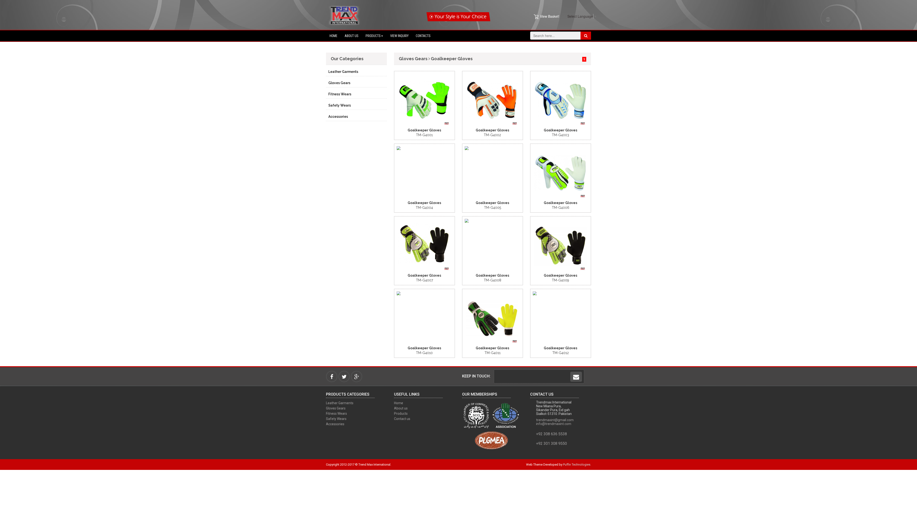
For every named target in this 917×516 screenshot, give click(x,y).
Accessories (338, 116)
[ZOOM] (420, 74)
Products (373, 36)
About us (351, 36)
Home (333, 36)
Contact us (402, 419)
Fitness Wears (339, 94)
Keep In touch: (476, 376)
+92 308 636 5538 (551, 434)
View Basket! (549, 16)
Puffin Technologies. (577, 464)
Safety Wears (339, 105)
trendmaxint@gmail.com (555, 420)
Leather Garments (343, 72)
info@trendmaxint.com (553, 424)
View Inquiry (399, 36)
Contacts (423, 36)
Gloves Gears (339, 83)
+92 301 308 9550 (551, 443)
